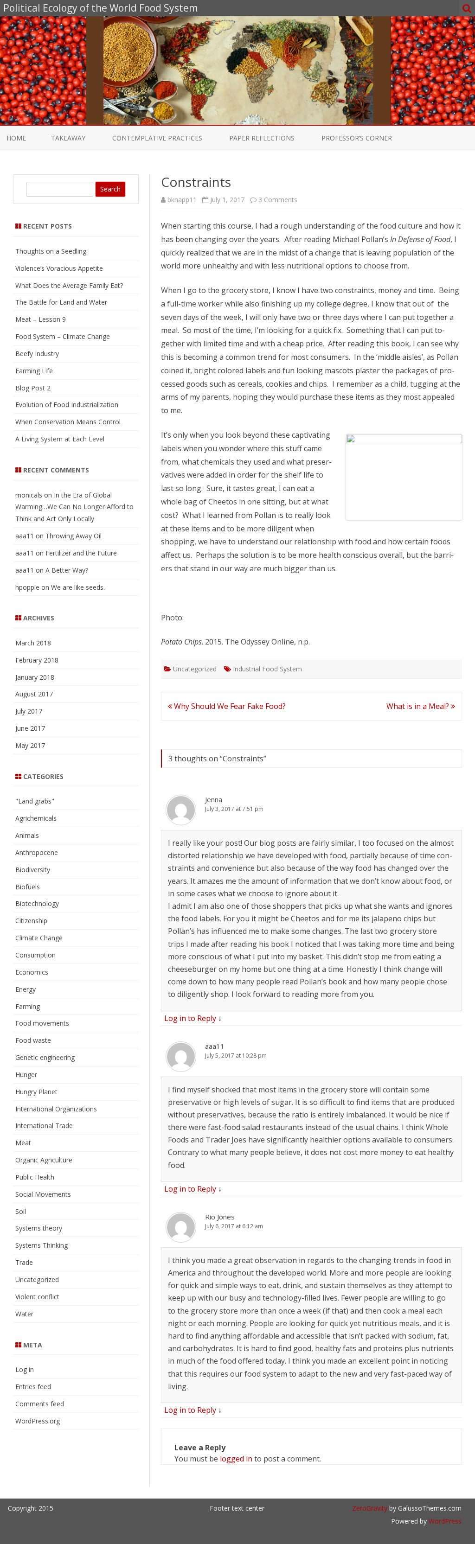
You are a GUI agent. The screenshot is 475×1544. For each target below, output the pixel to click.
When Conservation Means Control (68, 421)
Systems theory (38, 1228)
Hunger (26, 1074)
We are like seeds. (78, 587)
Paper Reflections (262, 138)
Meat (23, 1142)
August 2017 (34, 693)
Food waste (33, 1040)
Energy (25, 989)
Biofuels (27, 886)
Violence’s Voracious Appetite (59, 268)
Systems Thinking (41, 1245)
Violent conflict (37, 1296)
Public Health (34, 1177)
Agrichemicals (36, 818)
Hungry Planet (36, 1091)
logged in (236, 1459)
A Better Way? (66, 570)
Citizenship (31, 920)
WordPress (444, 1521)
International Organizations (56, 1108)
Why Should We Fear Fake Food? (229, 706)
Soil (20, 1211)
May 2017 (30, 745)
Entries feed (33, 1386)
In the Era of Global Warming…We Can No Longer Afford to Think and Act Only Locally (74, 507)
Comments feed (39, 1403)
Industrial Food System (267, 668)
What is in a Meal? (418, 706)
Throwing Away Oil (73, 535)
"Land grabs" (34, 801)
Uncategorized (195, 668)
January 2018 (34, 677)
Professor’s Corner (356, 138)
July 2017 (28, 711)
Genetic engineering (45, 1057)
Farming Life (34, 370)
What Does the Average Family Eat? (69, 285)
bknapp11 (182, 199)
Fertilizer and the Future (81, 553)
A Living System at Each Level (59, 438)
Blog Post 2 (33, 387)
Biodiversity (32, 869)
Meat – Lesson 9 (40, 319)
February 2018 (36, 660)
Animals (27, 835)
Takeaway (68, 138)
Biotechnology (37, 903)
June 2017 (30, 728)
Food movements (42, 1023)
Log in (24, 1369)
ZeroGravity (369, 1508)
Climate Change (39, 937)
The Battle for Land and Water (61, 302)
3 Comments (277, 199)
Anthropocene (36, 852)
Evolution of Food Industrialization (66, 404)
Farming (27, 1006)
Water (24, 1313)
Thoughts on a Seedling (50, 251)
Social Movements (43, 1194)
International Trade (44, 1125)
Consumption (35, 955)
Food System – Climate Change (62, 336)
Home (16, 138)
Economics (31, 972)
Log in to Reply (190, 1018)
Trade (24, 1262)
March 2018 (33, 642)
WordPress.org (37, 1420)
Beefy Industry (37, 353)
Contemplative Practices (157, 138)
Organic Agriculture (43, 1159)
